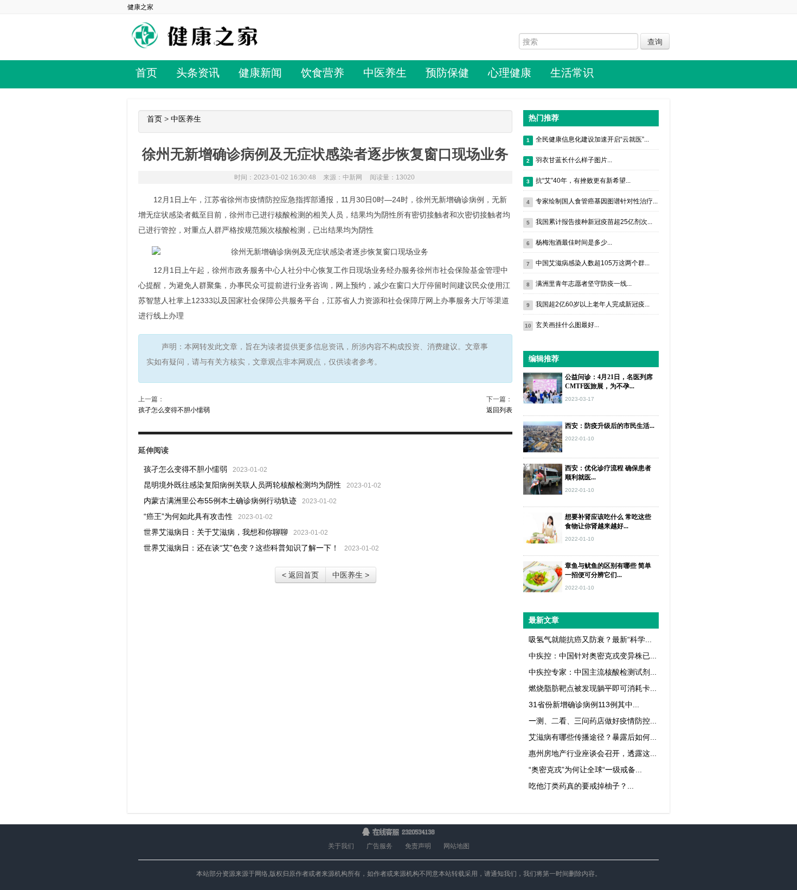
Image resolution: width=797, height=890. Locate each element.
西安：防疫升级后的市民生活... (609, 426)
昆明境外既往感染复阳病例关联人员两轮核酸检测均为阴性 (242, 485)
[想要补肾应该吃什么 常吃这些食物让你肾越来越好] (542, 527)
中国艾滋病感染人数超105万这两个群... (593, 263)
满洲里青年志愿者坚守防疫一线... (584, 283)
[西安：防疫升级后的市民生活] (542, 436)
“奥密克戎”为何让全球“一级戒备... (585, 769)
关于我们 (341, 846)
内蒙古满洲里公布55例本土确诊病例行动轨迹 (220, 500)
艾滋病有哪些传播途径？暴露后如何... (593, 737)
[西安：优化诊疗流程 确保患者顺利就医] (542, 478)
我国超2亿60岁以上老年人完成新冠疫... (593, 304)
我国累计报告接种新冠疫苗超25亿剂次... (594, 222)
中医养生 (385, 73)
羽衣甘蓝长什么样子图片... (574, 160)
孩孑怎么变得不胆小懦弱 (174, 410)
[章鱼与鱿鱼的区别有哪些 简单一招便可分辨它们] (542, 576)
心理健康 (509, 73)
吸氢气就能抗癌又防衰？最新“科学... (590, 639)
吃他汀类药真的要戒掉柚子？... (581, 786)
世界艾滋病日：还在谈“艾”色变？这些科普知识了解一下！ (241, 547)
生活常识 (572, 73)
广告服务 (380, 846)
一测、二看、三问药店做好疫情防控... (593, 720)
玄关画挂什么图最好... (567, 325)
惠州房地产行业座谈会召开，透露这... (593, 753)
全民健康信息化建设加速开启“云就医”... (592, 139)
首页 (146, 73)
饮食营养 (322, 73)
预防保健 (447, 73)
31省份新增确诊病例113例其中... (584, 704)
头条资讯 (198, 73)
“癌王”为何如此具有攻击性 (188, 516)
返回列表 (499, 410)
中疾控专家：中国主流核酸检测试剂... (593, 672)
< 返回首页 (300, 575)
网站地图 (457, 846)
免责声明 (418, 846)
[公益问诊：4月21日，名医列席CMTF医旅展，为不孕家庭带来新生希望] (542, 387)
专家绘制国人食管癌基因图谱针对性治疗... (597, 201)
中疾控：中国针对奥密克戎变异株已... (593, 655)
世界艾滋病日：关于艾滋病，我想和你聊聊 (216, 532)
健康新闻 (260, 73)
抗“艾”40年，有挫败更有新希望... (583, 180)
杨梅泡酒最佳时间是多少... (574, 242)
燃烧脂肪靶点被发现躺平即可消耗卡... (593, 688)
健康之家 (140, 7)
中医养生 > (350, 575)
